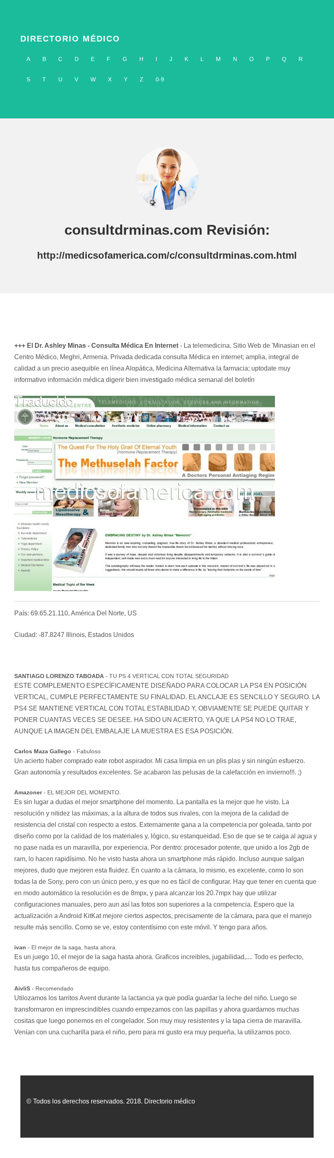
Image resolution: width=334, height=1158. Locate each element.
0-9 (160, 79)
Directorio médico (70, 38)
